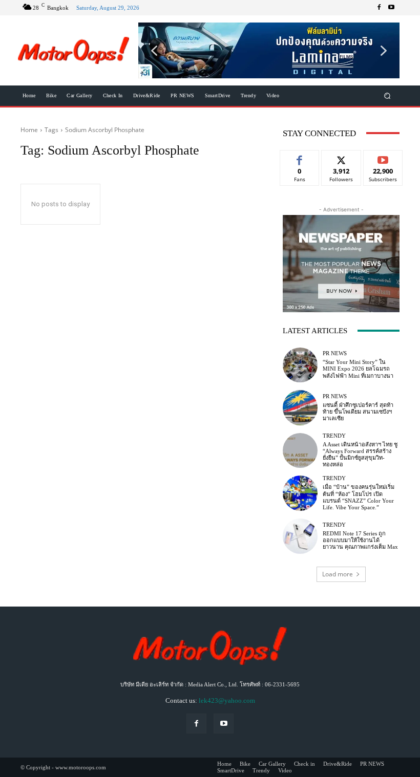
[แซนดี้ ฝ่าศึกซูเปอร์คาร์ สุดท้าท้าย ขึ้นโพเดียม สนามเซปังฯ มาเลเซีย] (300, 407)
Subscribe (383, 158)
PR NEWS (335, 353)
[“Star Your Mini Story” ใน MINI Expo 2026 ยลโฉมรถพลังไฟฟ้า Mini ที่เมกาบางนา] (300, 365)
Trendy (334, 436)
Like (300, 158)
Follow (341, 158)
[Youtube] (391, 8)
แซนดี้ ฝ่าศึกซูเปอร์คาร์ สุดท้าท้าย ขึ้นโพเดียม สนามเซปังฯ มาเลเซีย (358, 411)
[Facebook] (379, 8)
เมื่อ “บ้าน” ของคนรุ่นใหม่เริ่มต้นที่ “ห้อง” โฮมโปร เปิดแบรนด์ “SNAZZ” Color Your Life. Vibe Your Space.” (358, 497)
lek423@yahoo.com (227, 700)
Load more (337, 574)
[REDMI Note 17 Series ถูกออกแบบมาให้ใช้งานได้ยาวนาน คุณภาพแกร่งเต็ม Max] (300, 536)
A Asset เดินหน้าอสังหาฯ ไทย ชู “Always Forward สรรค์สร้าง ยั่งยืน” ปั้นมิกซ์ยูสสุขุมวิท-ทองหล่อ (360, 454)
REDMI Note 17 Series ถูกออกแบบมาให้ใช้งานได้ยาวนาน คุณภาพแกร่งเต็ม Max (360, 540)
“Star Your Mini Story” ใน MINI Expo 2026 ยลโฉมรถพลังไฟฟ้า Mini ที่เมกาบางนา (358, 368)
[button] (269, 50)
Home (29, 129)
